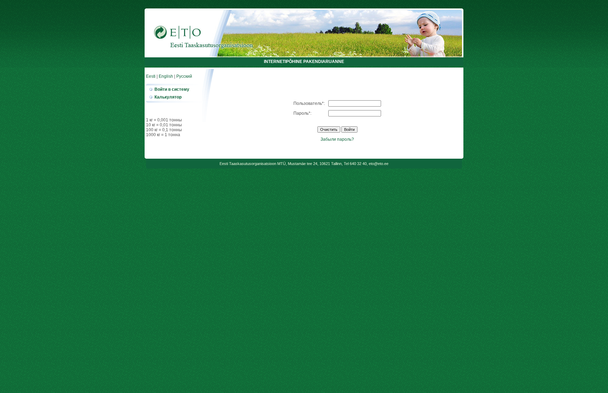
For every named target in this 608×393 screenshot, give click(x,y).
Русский (184, 76)
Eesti (151, 76)
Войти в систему (171, 89)
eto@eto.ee (378, 163)
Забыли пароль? (337, 139)
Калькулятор (168, 97)
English (166, 76)
